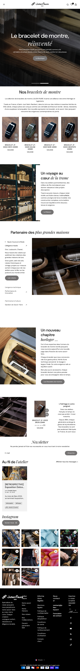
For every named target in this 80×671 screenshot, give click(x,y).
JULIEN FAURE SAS (34, 665)
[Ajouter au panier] (16, 139)
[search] (67, 4)
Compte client (40, 640)
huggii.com (55, 665)
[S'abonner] (75, 610)
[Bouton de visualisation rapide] (16, 135)
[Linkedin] (71, 634)
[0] (71, 4)
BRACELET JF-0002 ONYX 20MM (10, 146)
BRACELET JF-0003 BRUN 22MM (40, 421)
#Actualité (9, 503)
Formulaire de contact (57, 615)
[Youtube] (71, 628)
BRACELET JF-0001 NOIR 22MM (50, 146)
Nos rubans (26, 614)
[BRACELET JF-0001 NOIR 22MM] (49, 129)
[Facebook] (71, 618)
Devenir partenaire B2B (26, 625)
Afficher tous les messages (66, 462)
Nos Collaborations (26, 619)
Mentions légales (40, 606)
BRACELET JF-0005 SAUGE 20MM (30, 147)
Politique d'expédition (42, 618)
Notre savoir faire (26, 604)
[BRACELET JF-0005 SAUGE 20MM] (30, 129)
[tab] (35, 83)
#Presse (18, 503)
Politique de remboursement (42, 629)
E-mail (71, 610)
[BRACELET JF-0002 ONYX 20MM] (10, 129)
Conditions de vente (41, 623)
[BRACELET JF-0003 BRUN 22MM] (40, 409)
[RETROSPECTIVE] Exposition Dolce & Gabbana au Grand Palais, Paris (14, 486)
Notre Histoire (25, 610)
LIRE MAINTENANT (12, 507)
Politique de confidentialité (42, 612)
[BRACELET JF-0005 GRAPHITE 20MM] (69, 129)
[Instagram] (71, 623)
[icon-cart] (75, 4)
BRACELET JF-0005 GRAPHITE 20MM (69, 147)
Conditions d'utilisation (41, 634)
